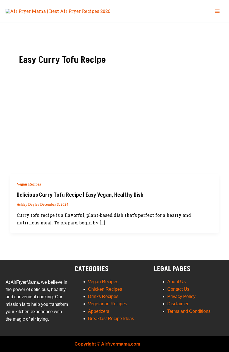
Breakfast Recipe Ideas (111, 318)
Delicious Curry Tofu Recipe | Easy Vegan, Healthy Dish (80, 195)
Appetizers (98, 311)
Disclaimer (178, 303)
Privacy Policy (181, 296)
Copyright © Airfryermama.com (107, 344)
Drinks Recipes (103, 296)
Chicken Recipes (105, 289)
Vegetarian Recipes (107, 303)
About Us (176, 281)
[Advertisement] (114, 132)
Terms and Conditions (189, 311)
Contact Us (178, 289)
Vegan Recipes (29, 184)
